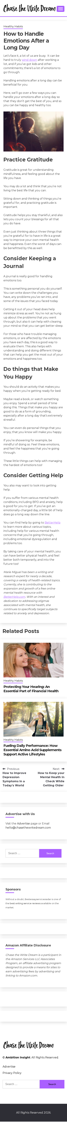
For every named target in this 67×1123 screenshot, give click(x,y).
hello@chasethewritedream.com (28, 827)
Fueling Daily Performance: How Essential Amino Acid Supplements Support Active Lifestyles (32, 750)
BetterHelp (52, 522)
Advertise (23, 823)
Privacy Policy (12, 1073)
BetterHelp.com (14, 596)
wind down (29, 59)
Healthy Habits (13, 26)
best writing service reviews (25, 903)
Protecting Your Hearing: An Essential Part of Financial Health (30, 689)
